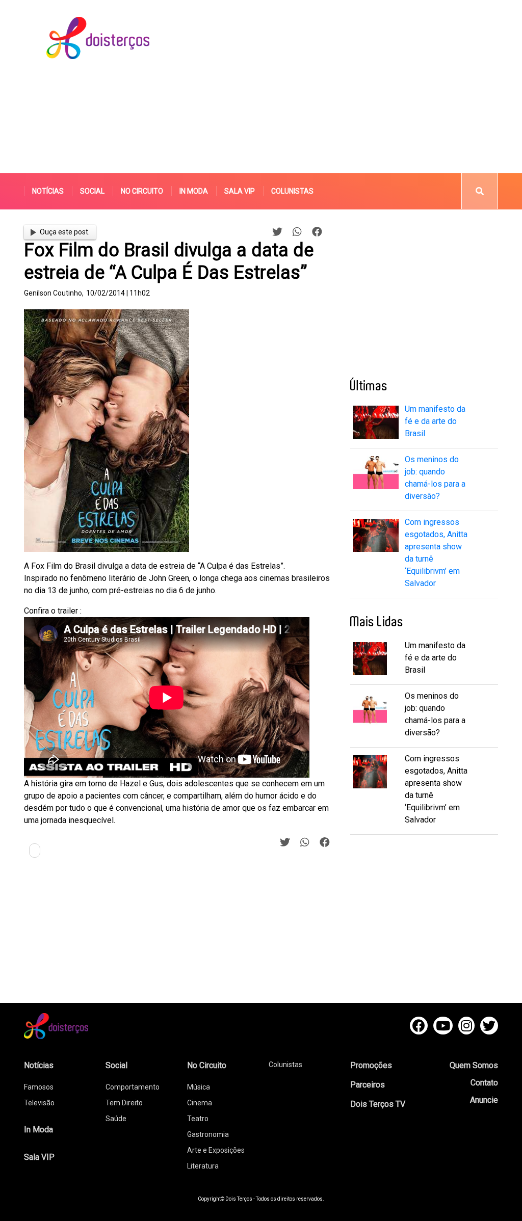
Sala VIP (239, 191)
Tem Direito (124, 1103)
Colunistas (292, 191)
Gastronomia (208, 1134)
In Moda (193, 191)
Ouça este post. (65, 232)
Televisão (39, 1103)
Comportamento (133, 1087)
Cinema (199, 1103)
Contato (484, 1082)
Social (92, 191)
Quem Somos (474, 1065)
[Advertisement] (354, 86)
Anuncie (484, 1100)
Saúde (116, 1118)
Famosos (39, 1087)
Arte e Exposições (216, 1150)
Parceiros (367, 1085)
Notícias (48, 191)
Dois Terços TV (377, 1104)
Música (198, 1087)
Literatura (203, 1166)
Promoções (371, 1065)
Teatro (197, 1118)
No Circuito (142, 191)
